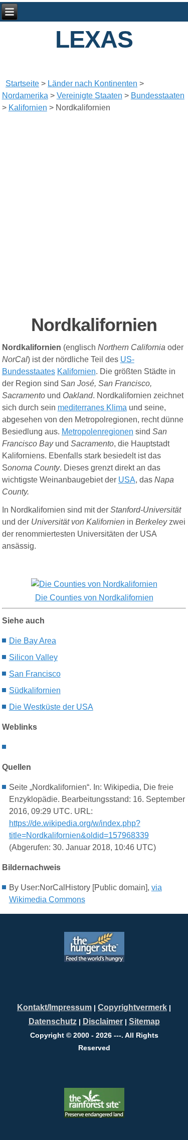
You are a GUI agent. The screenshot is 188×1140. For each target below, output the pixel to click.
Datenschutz (53, 1021)
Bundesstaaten (157, 95)
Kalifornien (28, 107)
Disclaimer (103, 1021)
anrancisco (35, 674)
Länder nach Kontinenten (92, 83)
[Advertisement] (94, 214)
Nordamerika (25, 95)
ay (32, 640)
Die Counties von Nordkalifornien (94, 597)
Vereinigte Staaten (89, 95)
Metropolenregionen (97, 431)
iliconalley (33, 657)
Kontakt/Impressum (54, 1007)
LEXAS (94, 39)
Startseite (22, 83)
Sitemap (144, 1021)
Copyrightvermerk (132, 1007)
